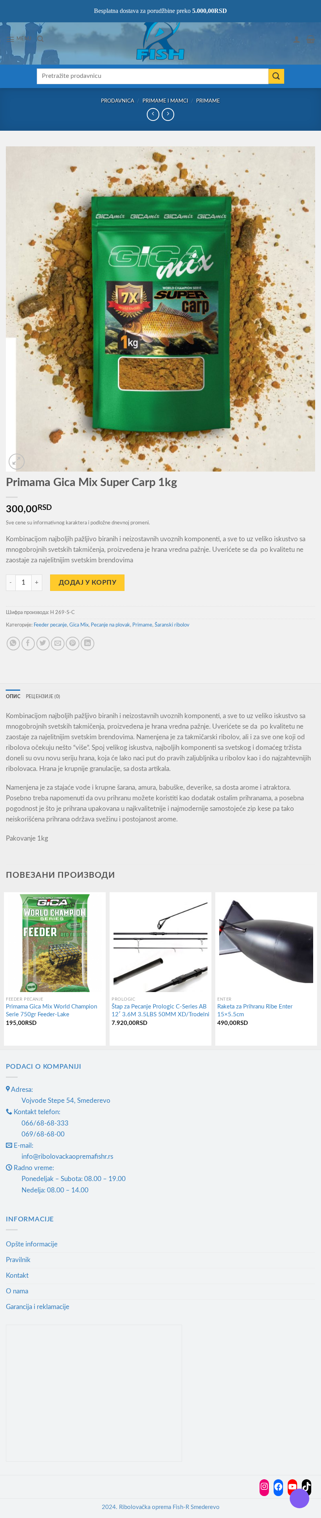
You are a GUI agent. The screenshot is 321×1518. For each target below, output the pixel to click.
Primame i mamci (165, 101)
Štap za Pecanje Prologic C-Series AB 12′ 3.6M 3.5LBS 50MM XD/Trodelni (160, 1010)
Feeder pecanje (50, 625)
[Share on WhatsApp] (13, 643)
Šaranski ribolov (172, 625)
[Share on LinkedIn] (87, 643)
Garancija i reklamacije (37, 1307)
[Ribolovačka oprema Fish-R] (160, 39)
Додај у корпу (88, 582)
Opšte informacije (32, 1244)
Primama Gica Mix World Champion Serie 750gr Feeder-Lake (51, 1010)
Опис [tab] (13, 697)
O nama (17, 1291)
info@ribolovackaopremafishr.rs (67, 1156)
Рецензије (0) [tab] (43, 697)
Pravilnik (18, 1260)
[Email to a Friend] (58, 643)
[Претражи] (40, 39)
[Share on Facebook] (28, 643)
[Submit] (276, 76)
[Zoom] (17, 462)
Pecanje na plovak (110, 625)
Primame (208, 101)
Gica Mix (78, 625)
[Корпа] (310, 39)
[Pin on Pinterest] (72, 643)
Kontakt (17, 1275)
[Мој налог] (297, 39)
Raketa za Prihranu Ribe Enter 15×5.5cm (254, 1010)
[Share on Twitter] (43, 643)
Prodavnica (117, 101)
